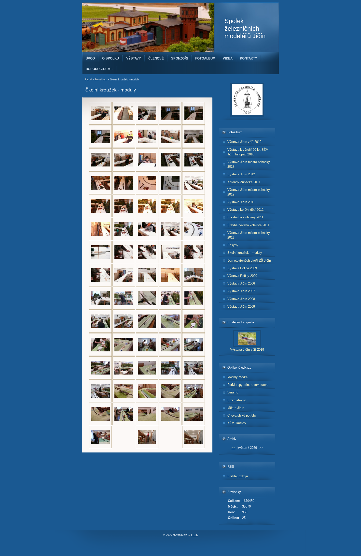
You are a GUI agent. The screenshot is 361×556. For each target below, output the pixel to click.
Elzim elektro (236, 400)
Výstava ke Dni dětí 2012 (245, 209)
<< (234, 448)
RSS (195, 534)
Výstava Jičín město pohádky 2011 (248, 235)
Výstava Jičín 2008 (241, 299)
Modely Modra (237, 377)
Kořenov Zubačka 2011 (243, 182)
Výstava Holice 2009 (242, 268)
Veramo (232, 392)
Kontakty (248, 58)
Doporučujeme (99, 69)
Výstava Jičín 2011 (241, 202)
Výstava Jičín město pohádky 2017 (248, 164)
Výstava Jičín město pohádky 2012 (248, 192)
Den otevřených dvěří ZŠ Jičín (249, 260)
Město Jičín (235, 408)
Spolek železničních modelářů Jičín (244, 28)
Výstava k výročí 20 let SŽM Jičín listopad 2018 (247, 152)
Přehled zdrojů (237, 476)
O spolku (110, 58)
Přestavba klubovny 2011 (245, 217)
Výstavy (133, 58)
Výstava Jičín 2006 (241, 283)
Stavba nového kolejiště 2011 (248, 225)
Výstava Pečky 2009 (242, 276)
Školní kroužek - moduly (244, 253)
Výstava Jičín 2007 (241, 291)
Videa (228, 58)
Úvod (90, 58)
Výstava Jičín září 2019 (244, 142)
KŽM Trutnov (236, 423)
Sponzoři (179, 58)
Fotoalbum (205, 58)
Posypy (232, 245)
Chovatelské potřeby (242, 415)
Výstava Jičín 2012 (241, 174)
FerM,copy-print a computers (247, 385)
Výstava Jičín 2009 (241, 306)
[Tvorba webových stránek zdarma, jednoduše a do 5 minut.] (189, 535)
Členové (156, 58)
